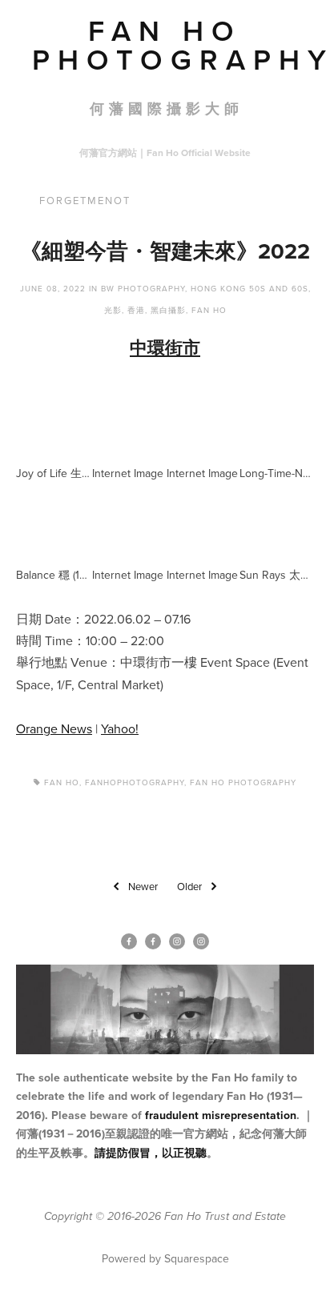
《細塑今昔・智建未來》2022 (165, 251)
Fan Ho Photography (243, 782)
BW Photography (143, 288)
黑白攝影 (168, 309)
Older (189, 886)
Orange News (54, 728)
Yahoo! (120, 728)
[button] (53, 420)
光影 (113, 309)
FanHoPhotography (134, 782)
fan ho (61, 782)
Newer (143, 886)
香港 (136, 309)
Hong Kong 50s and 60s (249, 288)
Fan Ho (209, 309)
